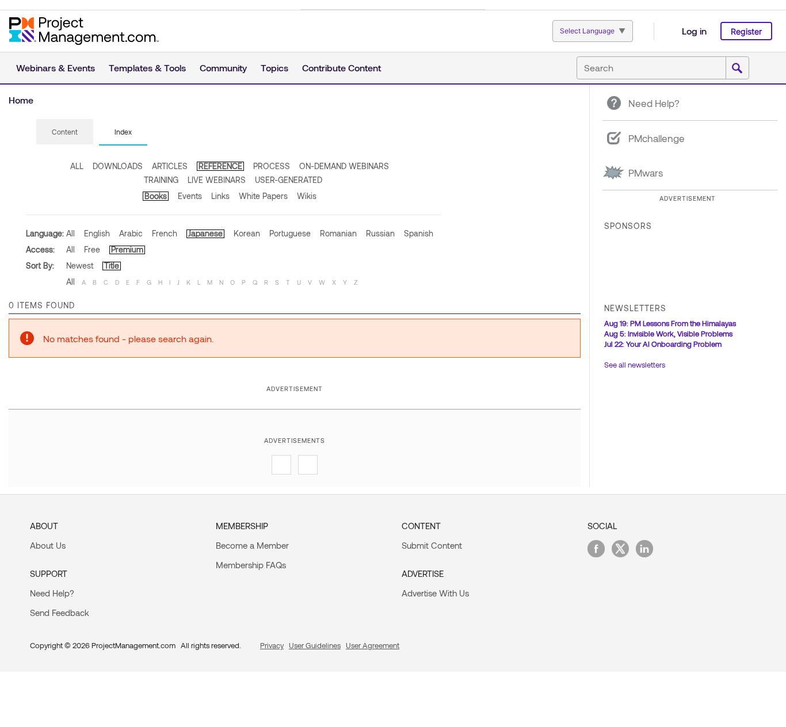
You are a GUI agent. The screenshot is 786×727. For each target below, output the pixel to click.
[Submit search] (737, 68)
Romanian (338, 233)
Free (92, 249)
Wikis (306, 196)
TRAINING (161, 180)
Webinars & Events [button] (55, 67)
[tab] (64, 132)
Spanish (418, 233)
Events (190, 196)
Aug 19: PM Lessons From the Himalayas (670, 323)
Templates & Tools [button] (147, 67)
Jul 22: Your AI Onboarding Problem (663, 344)
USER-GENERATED (288, 180)
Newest (79, 265)
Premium (127, 249)
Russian (380, 233)
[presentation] (65, 132)
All (70, 233)
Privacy (272, 645)
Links (220, 196)
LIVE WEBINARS (217, 180)
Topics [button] (274, 67)
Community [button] (223, 67)
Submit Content (432, 545)
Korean (247, 233)
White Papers (263, 196)
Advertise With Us (435, 593)
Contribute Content (341, 67)
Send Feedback (59, 612)
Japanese (205, 233)
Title (111, 265)
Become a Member (252, 545)
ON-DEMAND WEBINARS (344, 166)
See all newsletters (634, 364)
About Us (48, 545)
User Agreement (372, 645)
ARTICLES (170, 166)
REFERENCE (220, 166)
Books (155, 196)
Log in (694, 30)
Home (21, 99)
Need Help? (52, 593)
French (164, 233)
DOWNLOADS (118, 166)
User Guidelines (315, 645)
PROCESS (271, 166)
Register (746, 31)
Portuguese (290, 233)
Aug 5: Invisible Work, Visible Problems (668, 333)
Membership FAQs (251, 565)
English (97, 233)
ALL (76, 166)
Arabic (131, 233)
